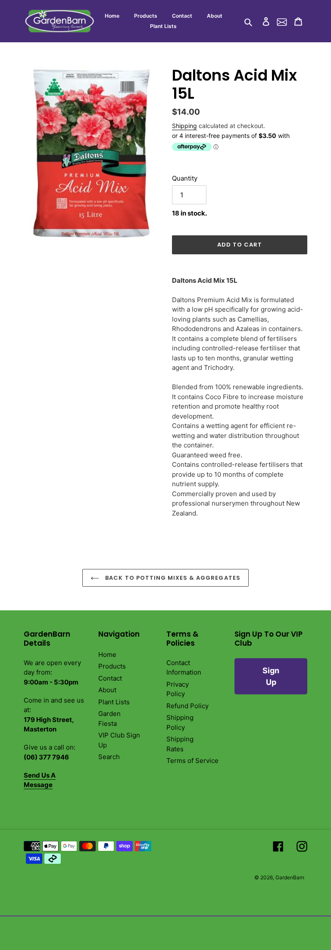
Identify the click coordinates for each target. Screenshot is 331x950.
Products (112, 666)
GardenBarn (289, 877)
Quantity (184, 178)
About (107, 690)
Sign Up (270, 676)
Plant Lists (114, 702)
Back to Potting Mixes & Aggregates (171, 578)
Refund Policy (187, 706)
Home (107, 654)
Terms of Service (192, 760)
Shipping (184, 125)
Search (109, 757)
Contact (110, 678)
